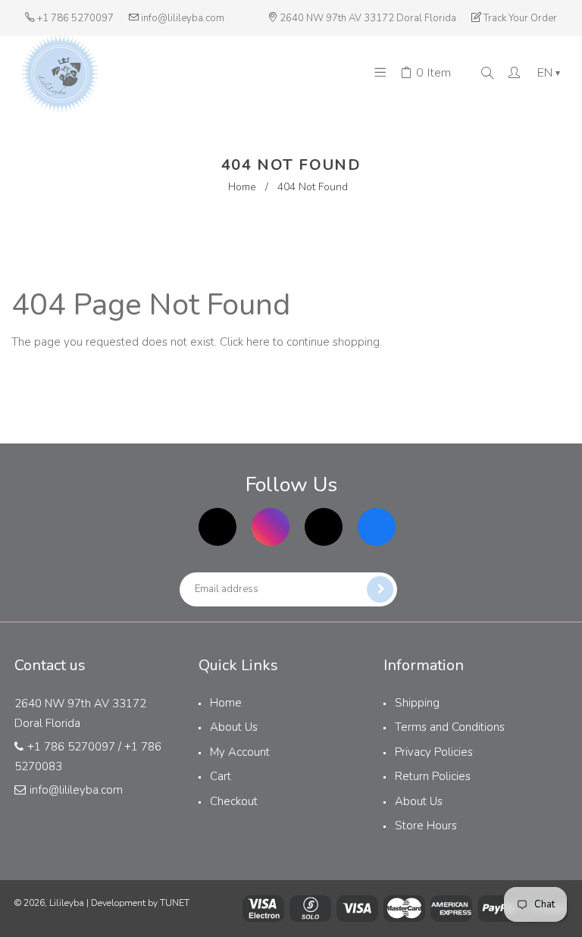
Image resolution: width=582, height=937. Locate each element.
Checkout (234, 801)
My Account (240, 752)
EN (548, 72)
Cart (220, 776)
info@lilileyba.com (182, 18)
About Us (234, 727)
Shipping (417, 702)
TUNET (174, 903)
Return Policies (433, 776)
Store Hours (426, 825)
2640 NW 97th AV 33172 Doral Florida (368, 18)
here (258, 341)
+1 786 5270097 (75, 18)
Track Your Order (520, 18)
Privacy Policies (434, 752)
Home (242, 187)
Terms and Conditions (450, 727)
